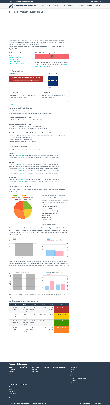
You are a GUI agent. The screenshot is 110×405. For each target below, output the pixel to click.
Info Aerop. (90, 5)
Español (95, 1)
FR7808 (21, 155)
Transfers (73, 380)
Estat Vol (11, 374)
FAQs (10, 395)
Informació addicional (15, 57)
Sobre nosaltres (42, 403)
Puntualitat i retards (15, 61)
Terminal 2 (35, 371)
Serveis (11, 387)
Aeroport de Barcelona (25, 6)
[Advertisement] (55, 26)
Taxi (71, 371)
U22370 (21, 173)
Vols (42, 5)
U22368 (21, 171)
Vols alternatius (13, 59)
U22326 (21, 166)
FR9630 (21, 157)
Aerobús (72, 382)
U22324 (21, 164)
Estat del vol (13, 55)
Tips (10, 398)
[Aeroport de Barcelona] (11, 6)
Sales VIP (12, 389)
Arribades (12, 369)
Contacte (35, 403)
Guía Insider (12, 393)
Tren (71, 374)
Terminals (56, 5)
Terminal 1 (35, 369)
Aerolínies (48, 5)
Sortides (11, 371)
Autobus (73, 369)
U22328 (21, 168)
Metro (72, 376)
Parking (63, 5)
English (91, 1)
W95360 (21, 179)
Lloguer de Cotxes (71, 5)
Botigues (11, 391)
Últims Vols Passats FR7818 (17, 64)
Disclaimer (28, 403)
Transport (82, 5)
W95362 (21, 181)
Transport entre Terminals (78, 378)
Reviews (98, 5)
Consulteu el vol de (26, 80)
